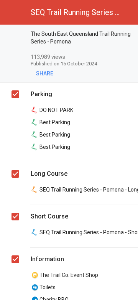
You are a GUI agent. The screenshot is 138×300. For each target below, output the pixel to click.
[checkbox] (16, 35)
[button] (12, 12)
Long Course (49, 173)
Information (47, 259)
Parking (41, 94)
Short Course (49, 216)
